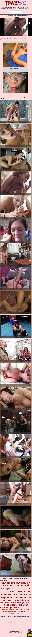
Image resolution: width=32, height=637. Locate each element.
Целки (18, 40)
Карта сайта (14, 631)
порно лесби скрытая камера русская (14, 606)
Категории (13, 11)
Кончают (12, 40)
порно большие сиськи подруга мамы (15, 601)
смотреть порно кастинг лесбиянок (19, 609)
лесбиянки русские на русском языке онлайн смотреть (15, 585)
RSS (20, 631)
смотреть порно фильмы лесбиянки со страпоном (16, 594)
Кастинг (6, 40)
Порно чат (19, 11)
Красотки (24, 40)
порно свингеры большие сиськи (19, 612)
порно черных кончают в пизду (9, 611)
